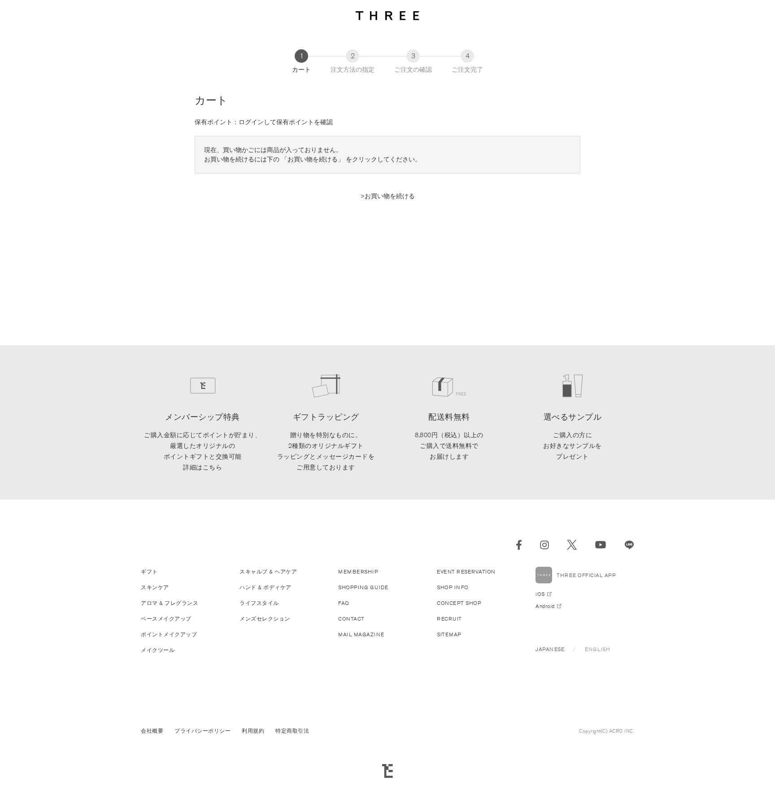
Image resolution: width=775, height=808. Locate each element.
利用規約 (253, 730)
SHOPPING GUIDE (363, 587)
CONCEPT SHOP (459, 602)
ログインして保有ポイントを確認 (286, 122)
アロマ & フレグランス (169, 602)
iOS (540, 594)
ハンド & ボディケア (265, 587)
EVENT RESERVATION (466, 571)
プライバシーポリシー (202, 730)
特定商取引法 (292, 730)
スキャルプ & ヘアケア (268, 571)
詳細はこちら (202, 467)
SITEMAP (449, 634)
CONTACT (351, 618)
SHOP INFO (453, 587)
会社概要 (152, 730)
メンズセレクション (264, 618)
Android (545, 606)
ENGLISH (597, 649)
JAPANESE (550, 649)
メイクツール (157, 650)
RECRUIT (449, 618)
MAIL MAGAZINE (361, 634)
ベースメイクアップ (166, 618)
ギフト (149, 571)
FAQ (343, 602)
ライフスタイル (259, 602)
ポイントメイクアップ (169, 634)
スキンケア (155, 587)
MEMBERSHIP (358, 571)
